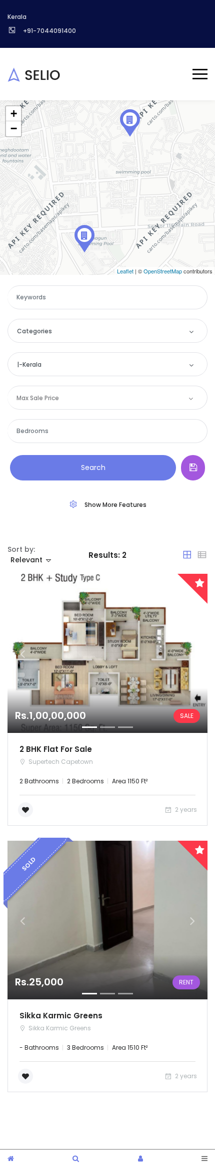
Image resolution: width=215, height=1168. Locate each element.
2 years (185, 809)
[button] (23, 654)
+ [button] (13, 113)
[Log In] (140, 1159)
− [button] (13, 128)
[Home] (11, 1159)
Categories (34, 331)
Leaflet (125, 271)
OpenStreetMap (163, 271)
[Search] (75, 1159)
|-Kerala (29, 364)
